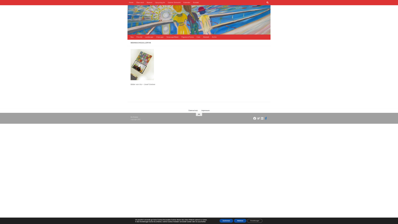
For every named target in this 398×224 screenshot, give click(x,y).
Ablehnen (240, 221)
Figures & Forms (187, 37)
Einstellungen (254, 221)
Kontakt (196, 2)
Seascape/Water (172, 37)
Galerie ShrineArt (174, 2)
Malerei (149, 2)
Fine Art (139, 37)
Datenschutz (193, 110)
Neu (132, 37)
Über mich (140, 2)
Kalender (186, 2)
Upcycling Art (160, 2)
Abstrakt (206, 37)
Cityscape (160, 37)
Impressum (205, 110)
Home (131, 2)
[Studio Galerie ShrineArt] (254, 118)
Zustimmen (226, 221)
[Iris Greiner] (262, 118)
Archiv (214, 37)
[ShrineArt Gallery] (258, 118)
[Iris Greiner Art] (266, 118)
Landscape (149, 37)
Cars (198, 37)
